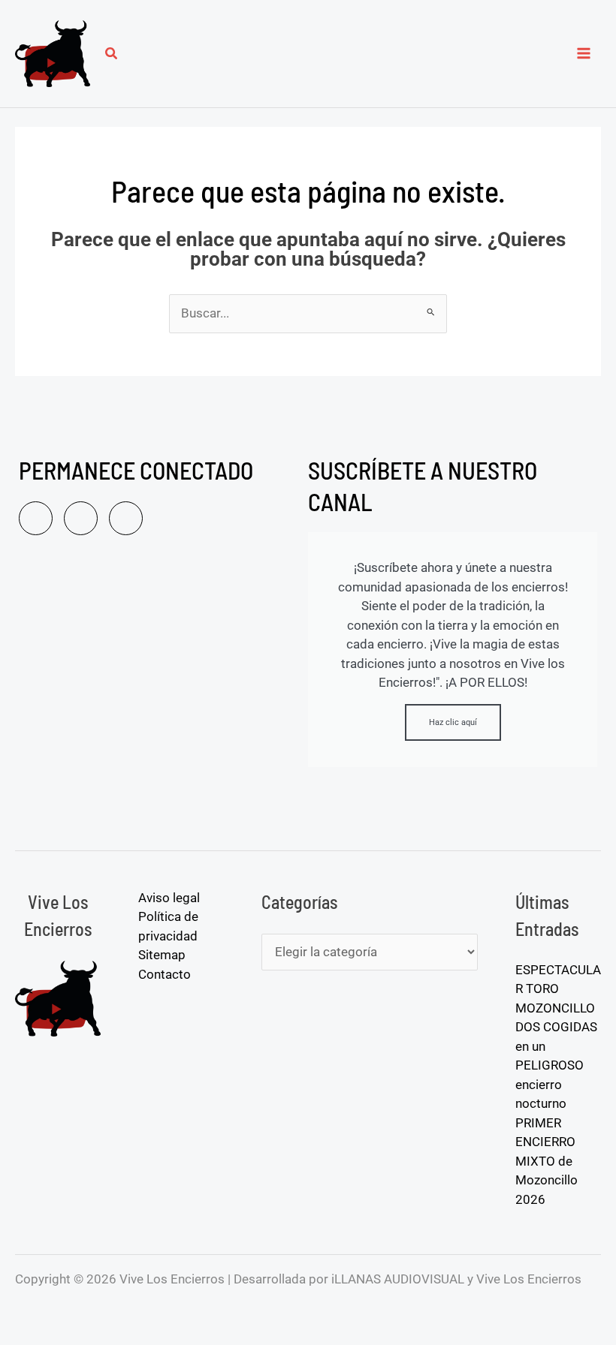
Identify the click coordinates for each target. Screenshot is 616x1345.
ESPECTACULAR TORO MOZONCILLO (558, 989)
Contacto (164, 974)
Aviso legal (169, 897)
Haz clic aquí (453, 722)
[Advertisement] (156, 708)
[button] (112, 55)
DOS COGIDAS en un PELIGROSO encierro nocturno (556, 1065)
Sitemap (162, 954)
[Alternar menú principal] (584, 54)
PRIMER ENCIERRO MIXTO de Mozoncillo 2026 (546, 1161)
